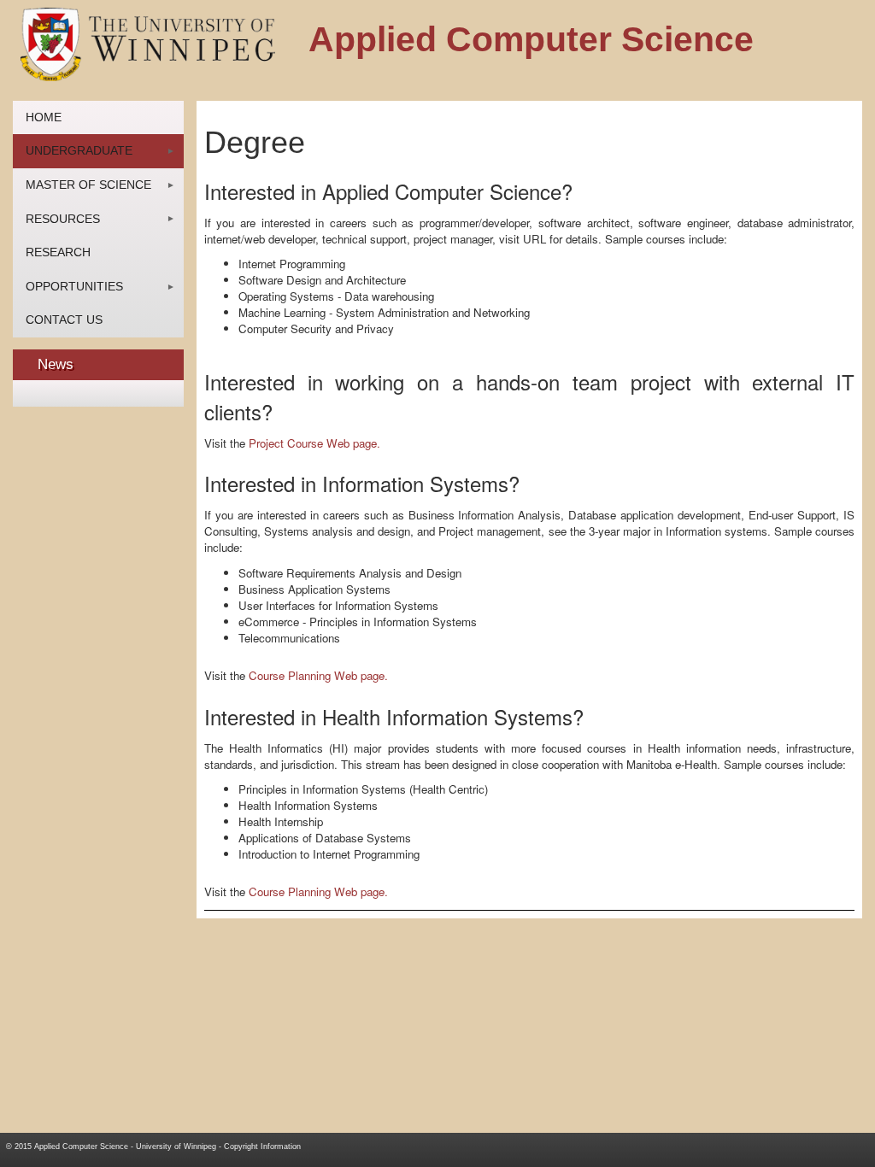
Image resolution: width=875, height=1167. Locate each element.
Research (58, 252)
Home (44, 117)
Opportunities (74, 286)
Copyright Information (262, 1146)
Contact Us (64, 319)
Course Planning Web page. (318, 675)
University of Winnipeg (176, 1146)
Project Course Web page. (314, 443)
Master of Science (88, 184)
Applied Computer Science (81, 1146)
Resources (63, 219)
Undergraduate (79, 150)
